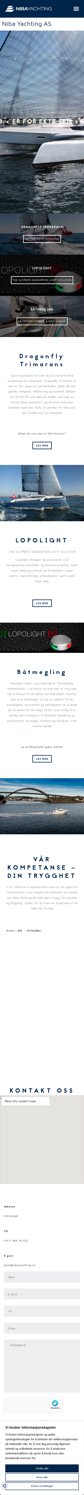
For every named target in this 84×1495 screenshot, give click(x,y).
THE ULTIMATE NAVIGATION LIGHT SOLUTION (42, 280)
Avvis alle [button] (42, 1477)
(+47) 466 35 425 (16, 1240)
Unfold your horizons (42, 238)
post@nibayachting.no (20, 1265)
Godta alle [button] (42, 1468)
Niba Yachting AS (26, 23)
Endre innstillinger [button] (42, 1486)
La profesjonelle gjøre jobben (42, 321)
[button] (75, 9)
